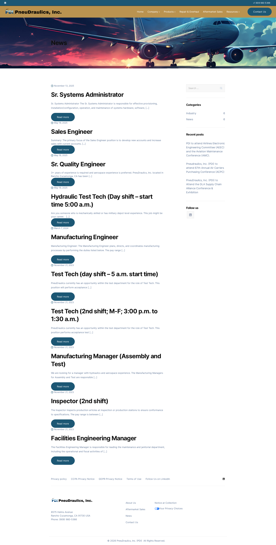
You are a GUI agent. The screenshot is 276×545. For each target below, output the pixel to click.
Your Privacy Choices (171, 508)
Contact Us (132, 522)
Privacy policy (59, 478)
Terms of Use (133, 478)
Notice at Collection (166, 502)
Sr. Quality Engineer (78, 164)
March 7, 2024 (61, 228)
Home (140, 11)
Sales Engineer (71, 131)
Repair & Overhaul (189, 11)
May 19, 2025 (60, 123)
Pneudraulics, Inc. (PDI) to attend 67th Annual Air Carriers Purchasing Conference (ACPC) (205, 167)
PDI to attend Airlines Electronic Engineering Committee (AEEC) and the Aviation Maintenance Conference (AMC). (205, 149)
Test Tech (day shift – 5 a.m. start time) (104, 274)
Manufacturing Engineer (84, 237)
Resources (232, 11)
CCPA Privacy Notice (82, 478)
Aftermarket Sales (213, 11)
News (189, 119)
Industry (191, 113)
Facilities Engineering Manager (93, 438)
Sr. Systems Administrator (87, 94)
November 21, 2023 (64, 265)
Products (169, 11)
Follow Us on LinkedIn (158, 478)
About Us (131, 502)
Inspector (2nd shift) (79, 401)
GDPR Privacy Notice (110, 478)
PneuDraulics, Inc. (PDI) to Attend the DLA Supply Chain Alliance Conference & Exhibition (204, 186)
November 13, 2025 (64, 86)
